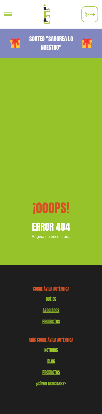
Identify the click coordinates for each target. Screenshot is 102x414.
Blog (51, 361)
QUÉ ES (51, 299)
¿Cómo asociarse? (51, 383)
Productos (51, 372)
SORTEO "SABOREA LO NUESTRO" (51, 43)
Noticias (51, 350)
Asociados (51, 310)
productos (51, 321)
